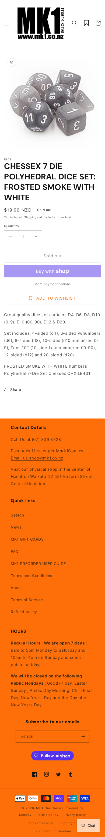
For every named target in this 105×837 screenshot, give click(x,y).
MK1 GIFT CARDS (27, 539)
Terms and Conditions (31, 575)
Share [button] (15, 389)
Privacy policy (75, 815)
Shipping (30, 217)
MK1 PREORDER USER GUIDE (38, 563)
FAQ (15, 551)
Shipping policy (70, 823)
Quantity (11, 226)
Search (17, 515)
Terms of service (40, 823)
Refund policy (24, 611)
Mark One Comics (50, 808)
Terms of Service (27, 599)
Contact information (55, 831)
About (16, 587)
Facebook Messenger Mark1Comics (47, 450)
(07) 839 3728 (46, 439)
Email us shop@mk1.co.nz (37, 458)
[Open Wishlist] (86, 23)
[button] (7, 23)
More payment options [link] (52, 284)
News (16, 527)
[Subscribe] (83, 736)
